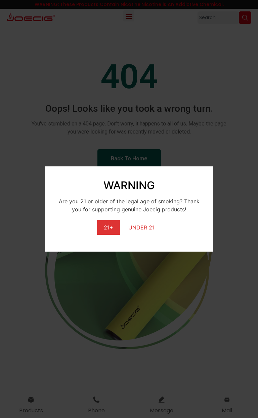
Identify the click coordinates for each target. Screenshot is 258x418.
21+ (108, 227)
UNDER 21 (141, 227)
